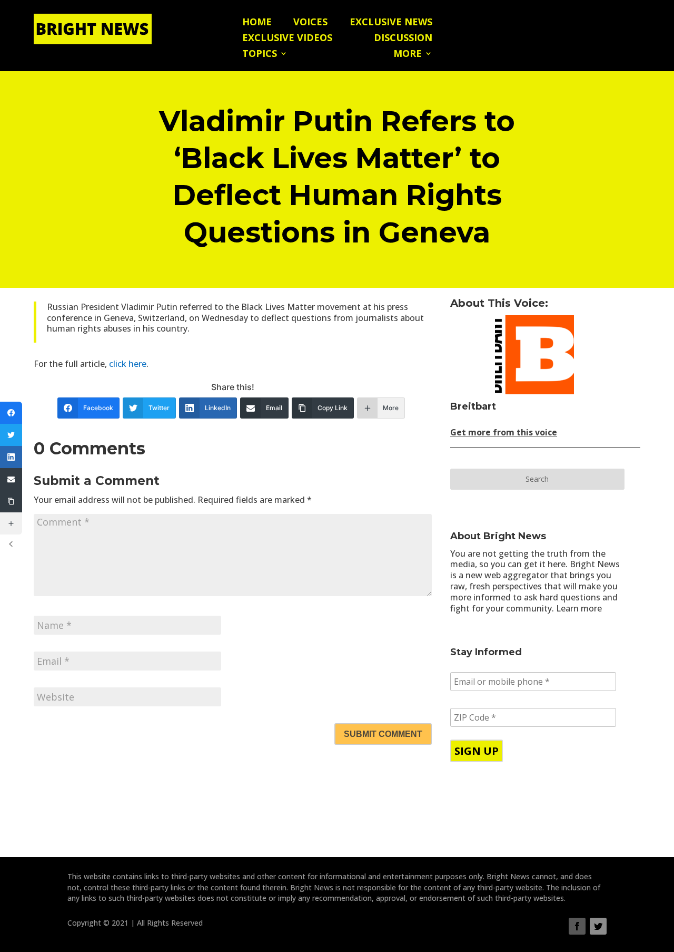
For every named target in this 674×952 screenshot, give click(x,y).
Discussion (403, 39)
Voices (310, 23)
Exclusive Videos (287, 39)
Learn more (579, 608)
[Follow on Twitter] (598, 926)
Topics (259, 55)
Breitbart (473, 406)
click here (127, 364)
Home (257, 23)
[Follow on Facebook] (577, 926)
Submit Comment (383, 734)
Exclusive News (391, 23)
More (407, 55)
